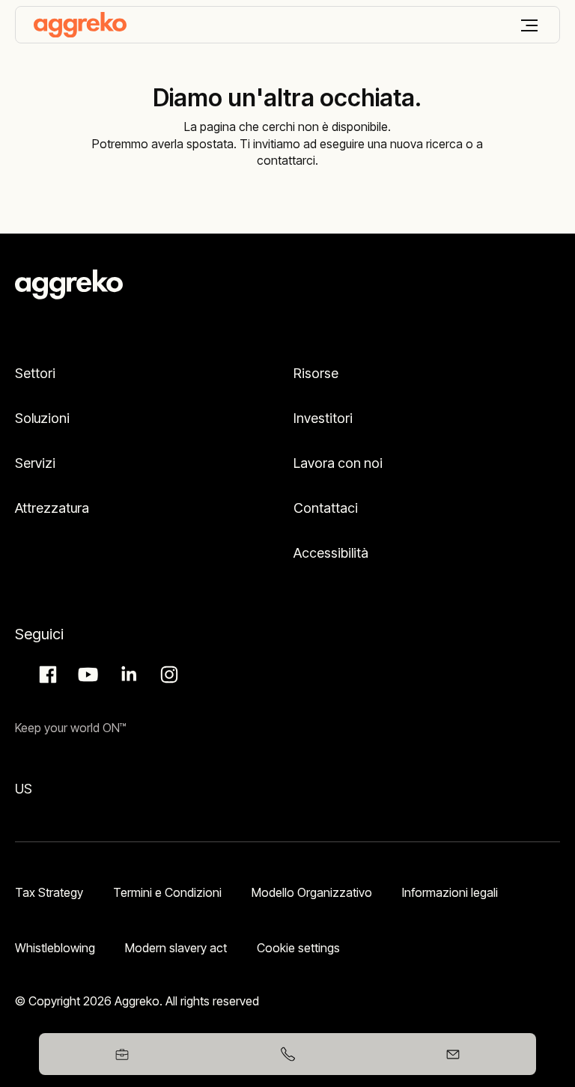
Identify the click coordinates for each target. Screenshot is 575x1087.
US (23, 789)
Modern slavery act (176, 947)
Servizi (35, 463)
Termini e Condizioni (167, 892)
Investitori (323, 418)
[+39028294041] (287, 1054)
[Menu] (529, 25)
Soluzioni (42, 418)
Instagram (167, 674)
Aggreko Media (86, 674)
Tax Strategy (49, 892)
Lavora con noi (338, 463)
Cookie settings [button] (298, 947)
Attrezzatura (52, 508)
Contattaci (325, 508)
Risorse (315, 373)
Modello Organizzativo (312, 892)
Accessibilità (330, 553)
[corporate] (80, 25)
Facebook (45, 674)
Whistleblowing (55, 947)
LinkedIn (126, 674)
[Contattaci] (453, 1054)
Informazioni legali (450, 892)
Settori (35, 373)
